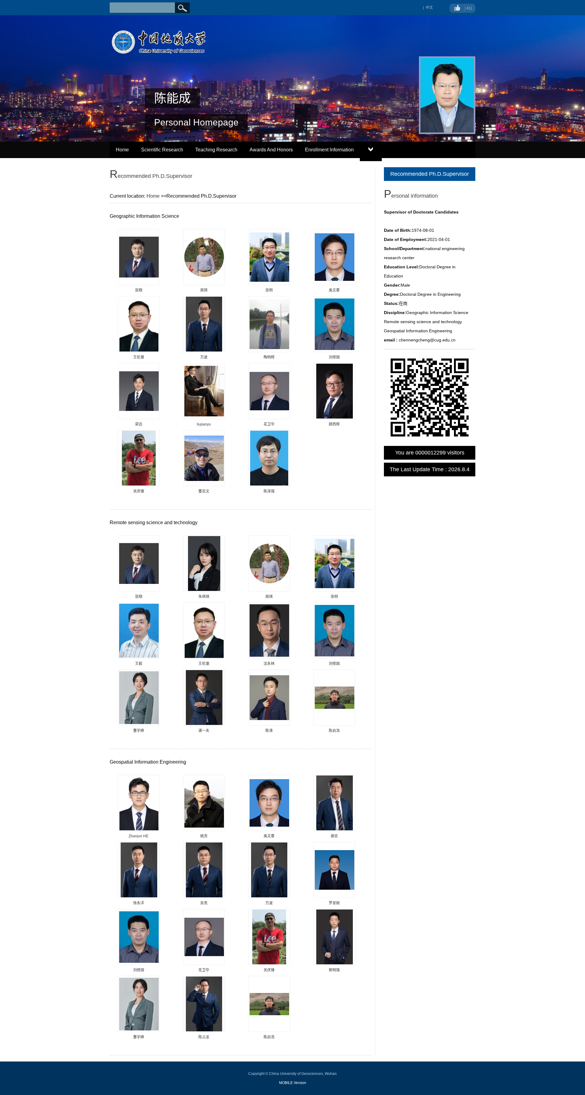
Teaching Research (216, 149)
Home (122, 149)
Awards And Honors (271, 149)
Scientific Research (162, 149)
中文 (429, 7)
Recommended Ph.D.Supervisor (429, 174)
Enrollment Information (329, 149)
